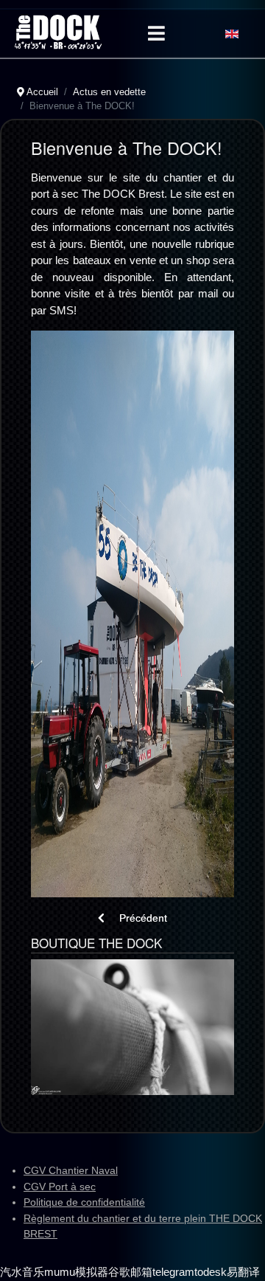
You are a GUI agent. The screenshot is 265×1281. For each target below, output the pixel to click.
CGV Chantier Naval (71, 1170)
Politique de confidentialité (84, 1202)
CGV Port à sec (60, 1186)
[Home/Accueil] (58, 32)
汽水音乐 (22, 1272)
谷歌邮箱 (130, 1272)
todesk (210, 1272)
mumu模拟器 (76, 1272)
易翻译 (243, 1272)
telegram (173, 1272)
